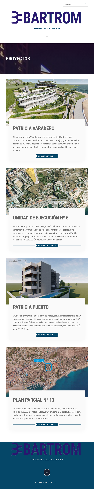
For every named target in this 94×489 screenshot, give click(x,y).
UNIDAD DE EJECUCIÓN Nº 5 (40, 218)
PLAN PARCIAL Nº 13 (33, 400)
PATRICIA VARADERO (33, 128)
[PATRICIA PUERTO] (47, 281)
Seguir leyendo (46, 156)
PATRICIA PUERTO (31, 307)
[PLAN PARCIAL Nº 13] (47, 372)
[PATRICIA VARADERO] (47, 102)
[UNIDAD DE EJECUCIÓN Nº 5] (47, 191)
